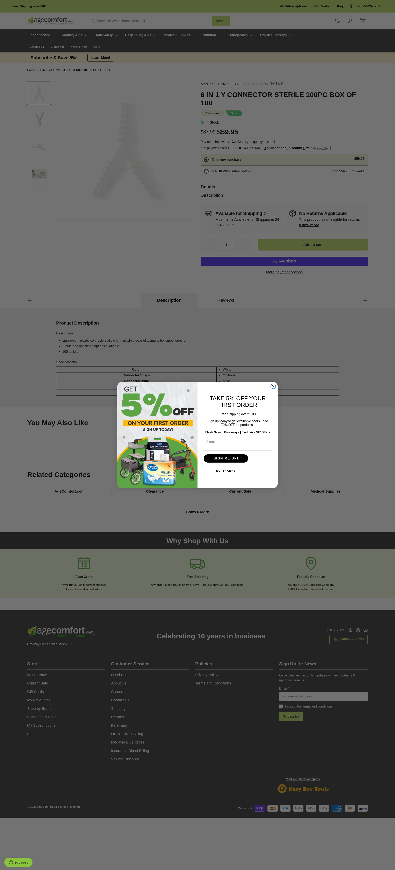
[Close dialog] (273, 386)
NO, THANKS (226, 470)
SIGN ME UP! (226, 458)
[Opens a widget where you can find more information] (18, 863)
